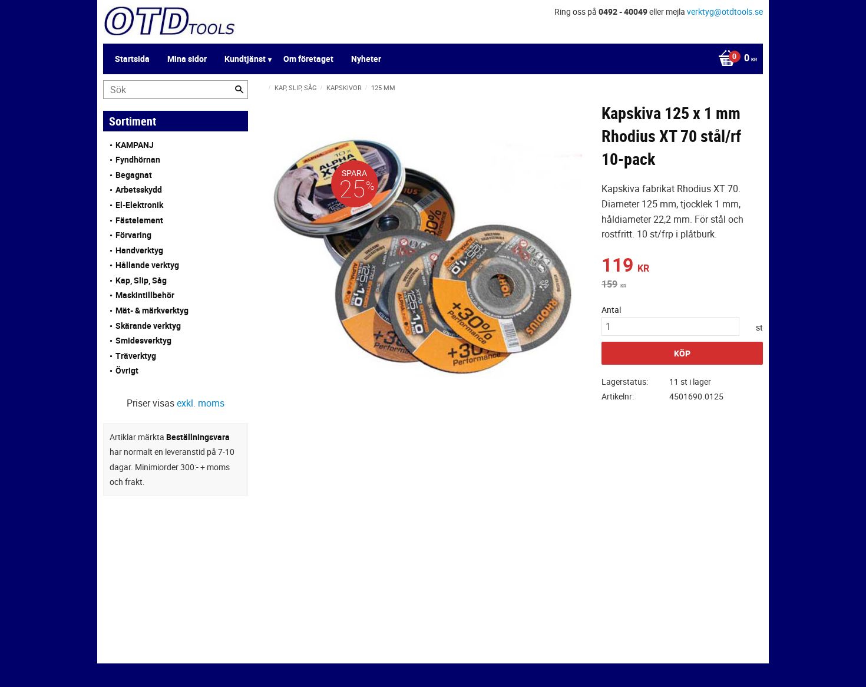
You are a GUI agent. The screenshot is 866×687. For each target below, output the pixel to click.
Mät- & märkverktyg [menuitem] (152, 310)
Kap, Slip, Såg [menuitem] (141, 280)
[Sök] (239, 89)
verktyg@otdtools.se (725, 11)
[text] (682, 266)
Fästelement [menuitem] (139, 220)
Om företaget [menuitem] (308, 58)
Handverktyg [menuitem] (139, 250)
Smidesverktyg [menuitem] (143, 340)
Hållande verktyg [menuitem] (147, 264)
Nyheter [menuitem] (366, 58)
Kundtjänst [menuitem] (245, 58)
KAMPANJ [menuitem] (134, 144)
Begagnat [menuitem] (133, 174)
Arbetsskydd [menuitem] (138, 189)
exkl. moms (200, 403)
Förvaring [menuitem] (133, 234)
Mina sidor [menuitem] (187, 58)
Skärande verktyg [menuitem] (148, 325)
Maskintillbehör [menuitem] (144, 294)
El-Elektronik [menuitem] (139, 204)
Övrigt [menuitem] (126, 370)
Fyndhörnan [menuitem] (137, 159)
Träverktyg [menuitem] (135, 355)
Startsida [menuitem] (132, 58)
